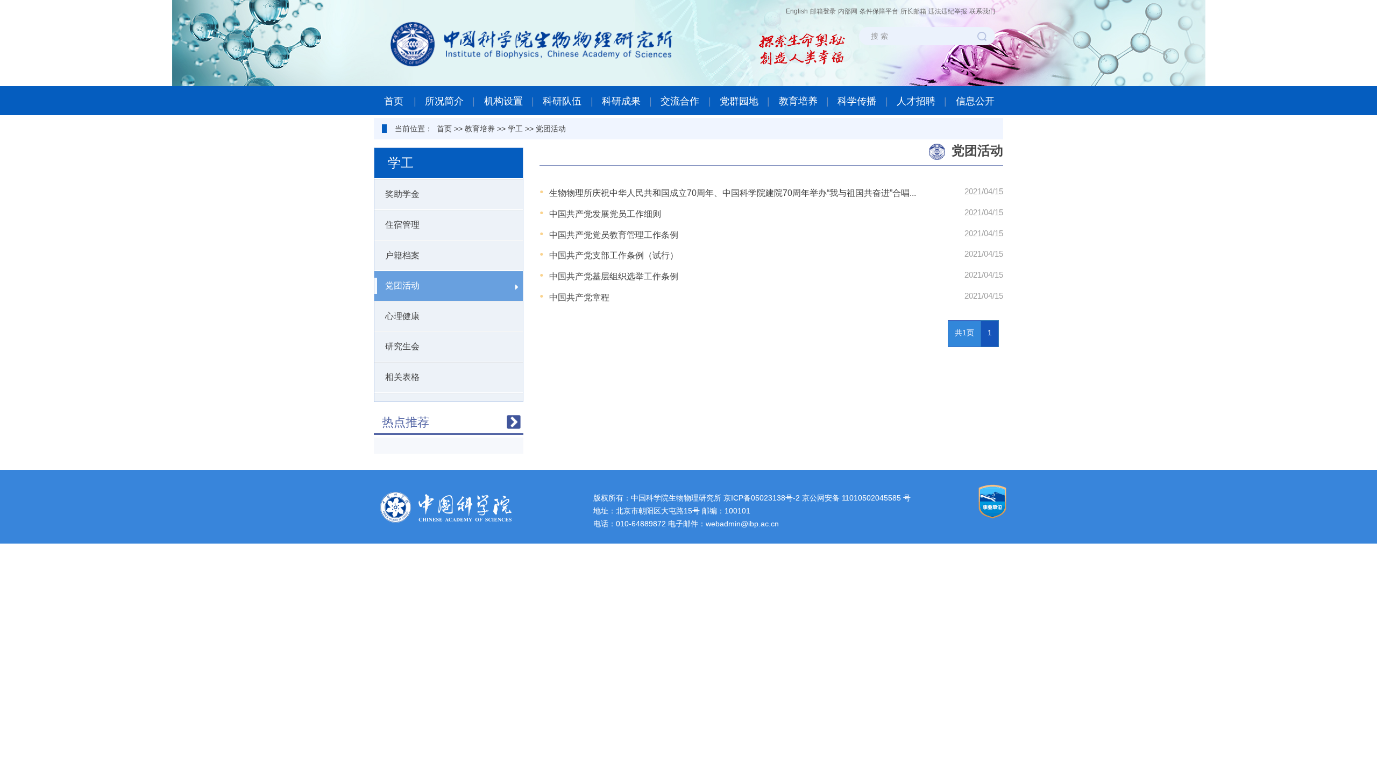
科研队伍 (562, 101)
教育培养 (798, 101)
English (797, 11)
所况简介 (444, 101)
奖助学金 (402, 194)
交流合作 (680, 101)
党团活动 (551, 128)
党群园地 (739, 101)
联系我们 (982, 11)
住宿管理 (402, 224)
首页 (393, 101)
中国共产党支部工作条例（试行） (613, 255)
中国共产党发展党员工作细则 (605, 214)
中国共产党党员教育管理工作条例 (613, 234)
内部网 (847, 11)
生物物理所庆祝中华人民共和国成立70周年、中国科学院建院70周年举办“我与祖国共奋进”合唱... (732, 193)
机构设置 (503, 101)
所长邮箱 (913, 11)
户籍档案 (402, 255)
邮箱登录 (823, 11)
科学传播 (856, 101)
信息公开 (975, 101)
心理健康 (402, 316)
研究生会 (402, 346)
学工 (515, 128)
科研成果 (621, 101)
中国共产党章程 (579, 297)
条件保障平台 (879, 11)
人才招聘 (916, 101)
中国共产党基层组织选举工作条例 (613, 276)
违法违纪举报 (947, 11)
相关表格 (402, 377)
